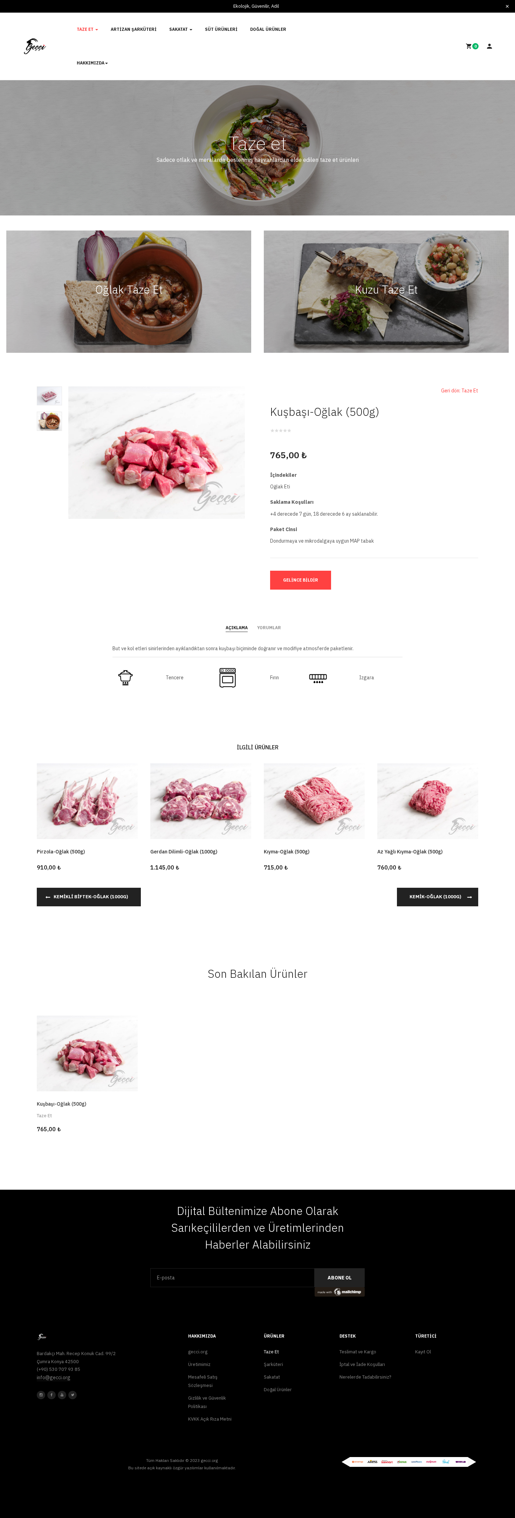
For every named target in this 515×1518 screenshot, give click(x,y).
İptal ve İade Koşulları (362, 1364)
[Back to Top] (492, 1489)
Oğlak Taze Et (129, 289)
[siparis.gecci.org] (35, 46)
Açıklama (237, 627)
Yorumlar (269, 627)
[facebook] (51, 1395)
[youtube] (62, 1395)
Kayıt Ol (423, 1352)
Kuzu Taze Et (386, 289)
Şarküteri (273, 1364)
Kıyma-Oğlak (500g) (286, 852)
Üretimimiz (199, 1364)
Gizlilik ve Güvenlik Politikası (207, 1402)
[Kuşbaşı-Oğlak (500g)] (87, 1053)
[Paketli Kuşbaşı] (49, 395)
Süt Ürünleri (221, 29)
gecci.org (197, 1352)
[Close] (507, 6)
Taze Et (86, 29)
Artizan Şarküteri (134, 29)
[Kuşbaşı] (156, 452)
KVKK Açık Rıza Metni (210, 1419)
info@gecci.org (53, 1377)
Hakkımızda (90, 63)
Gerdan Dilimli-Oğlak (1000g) (183, 852)
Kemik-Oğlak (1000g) (435, 897)
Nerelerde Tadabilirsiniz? (365, 1377)
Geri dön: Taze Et (459, 390)
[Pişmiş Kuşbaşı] (49, 421)
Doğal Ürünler (268, 29)
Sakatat (179, 29)
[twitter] (72, 1395)
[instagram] (41, 1395)
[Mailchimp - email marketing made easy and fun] (340, 1291)
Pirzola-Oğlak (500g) (61, 852)
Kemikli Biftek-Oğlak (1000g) (91, 897)
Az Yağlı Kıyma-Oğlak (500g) (409, 852)
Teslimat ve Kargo (357, 1352)
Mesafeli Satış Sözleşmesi (203, 1381)
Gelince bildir (300, 580)
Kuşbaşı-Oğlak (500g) (61, 1104)
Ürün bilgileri (87, 1075)
